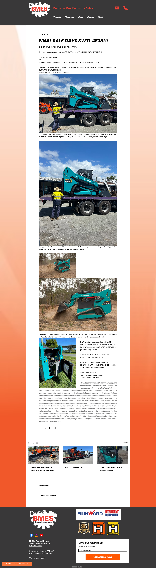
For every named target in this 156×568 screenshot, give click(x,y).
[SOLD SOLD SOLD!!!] (78, 455)
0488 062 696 (46, 553)
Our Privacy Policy (37, 558)
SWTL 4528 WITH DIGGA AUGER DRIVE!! (111, 469)
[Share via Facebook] (40, 428)
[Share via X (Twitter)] (45, 428)
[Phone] (125, 8)
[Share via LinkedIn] (50, 428)
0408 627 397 (48, 551)
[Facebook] (31, 535)
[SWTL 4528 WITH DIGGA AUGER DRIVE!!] (112, 455)
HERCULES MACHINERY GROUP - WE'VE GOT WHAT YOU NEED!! (43, 469)
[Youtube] (42, 535)
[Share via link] (55, 428)
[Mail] (117, 8)
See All (125, 442)
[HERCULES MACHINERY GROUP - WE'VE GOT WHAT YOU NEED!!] (43, 455)
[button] (69, 17)
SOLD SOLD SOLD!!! (74, 467)
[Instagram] (36, 535)
